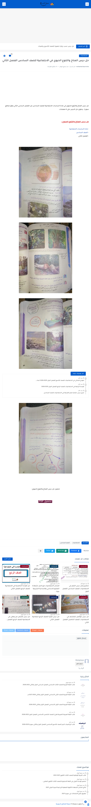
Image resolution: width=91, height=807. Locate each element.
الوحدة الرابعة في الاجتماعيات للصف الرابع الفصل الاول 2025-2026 (62, 387)
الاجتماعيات (83, 55)
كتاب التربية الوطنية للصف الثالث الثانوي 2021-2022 (69, 775)
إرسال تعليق (81, 638)
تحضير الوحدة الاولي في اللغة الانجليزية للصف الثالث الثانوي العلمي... (64, 781)
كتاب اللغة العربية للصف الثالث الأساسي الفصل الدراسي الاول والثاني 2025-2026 (49, 685)
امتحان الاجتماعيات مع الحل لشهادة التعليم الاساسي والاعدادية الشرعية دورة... (45, 589)
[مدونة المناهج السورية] (46, 4)
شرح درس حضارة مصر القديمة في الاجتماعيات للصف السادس (64, 393)
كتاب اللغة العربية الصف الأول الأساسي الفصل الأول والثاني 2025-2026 (52, 704)
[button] (75, 551)
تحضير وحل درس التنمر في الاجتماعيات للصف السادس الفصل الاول (75, 589)
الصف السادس (82, 133)
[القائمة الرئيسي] (87, 4)
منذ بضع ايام (84, 583)
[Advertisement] (45, 25)
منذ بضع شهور (54, 583)
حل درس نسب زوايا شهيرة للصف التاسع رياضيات (56, 46)
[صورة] (83, 686)
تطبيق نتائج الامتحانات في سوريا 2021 (74, 794)
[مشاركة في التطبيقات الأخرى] (40, 551)
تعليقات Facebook (22, 630)
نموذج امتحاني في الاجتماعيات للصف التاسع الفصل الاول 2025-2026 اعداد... (59, 380)
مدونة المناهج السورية (63, 804)
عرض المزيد (7, 559)
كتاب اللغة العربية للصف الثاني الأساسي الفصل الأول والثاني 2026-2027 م (51, 695)
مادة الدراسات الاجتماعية (78, 129)
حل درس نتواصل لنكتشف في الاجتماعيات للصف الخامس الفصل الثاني (76, 619)
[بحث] (4, 4)
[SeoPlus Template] (88, 804)
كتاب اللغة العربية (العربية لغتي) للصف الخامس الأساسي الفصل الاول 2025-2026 (48, 714)
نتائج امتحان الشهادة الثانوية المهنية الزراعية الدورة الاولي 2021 (66, 787)
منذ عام (80, 378)
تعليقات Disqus (8, 630)
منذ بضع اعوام (80, 773)
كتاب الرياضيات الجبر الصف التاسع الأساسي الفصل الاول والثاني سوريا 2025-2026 (48, 724)
